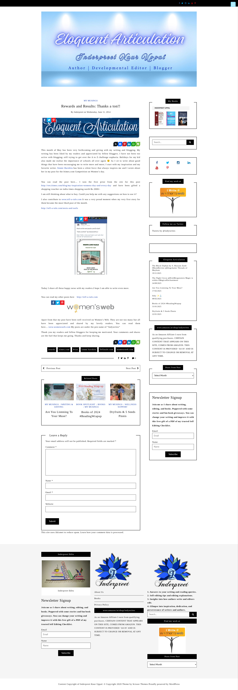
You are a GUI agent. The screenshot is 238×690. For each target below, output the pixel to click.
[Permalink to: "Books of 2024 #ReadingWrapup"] (90, 392)
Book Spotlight (85, 404)
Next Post (131, 368)
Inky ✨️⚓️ (157, 296)
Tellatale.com (106, 349)
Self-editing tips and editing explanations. (171, 595)
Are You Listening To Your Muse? (167, 288)
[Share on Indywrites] (124, 144)
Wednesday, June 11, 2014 (99, 112)
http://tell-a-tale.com (87, 297)
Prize (75, 349)
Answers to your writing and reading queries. (173, 592)
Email (49, 492)
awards (51, 349)
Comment (51, 447)
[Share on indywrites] (115, 144)
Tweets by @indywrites (163, 231)
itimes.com (64, 349)
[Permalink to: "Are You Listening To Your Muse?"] (59, 392)
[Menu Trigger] (233, 4)
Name (49, 481)
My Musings (91, 101)
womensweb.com (125, 349)
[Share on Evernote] (138, 144)
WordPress (174, 684)
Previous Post (53, 368)
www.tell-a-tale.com (72, 199)
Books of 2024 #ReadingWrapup (166, 303)
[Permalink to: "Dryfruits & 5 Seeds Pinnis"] (122, 392)
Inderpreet (78, 112)
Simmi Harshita (65, 168)
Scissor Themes (140, 684)
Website (49, 504)
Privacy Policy (101, 605)
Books (101, 404)
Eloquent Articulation (174, 259)
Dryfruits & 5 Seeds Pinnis (164, 311)
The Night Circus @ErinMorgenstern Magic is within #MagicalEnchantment (172, 279)
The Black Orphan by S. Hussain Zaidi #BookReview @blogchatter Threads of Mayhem (169, 268)
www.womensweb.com (59, 327)
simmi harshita (89, 349)
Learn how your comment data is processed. (102, 532)
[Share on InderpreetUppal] (120, 144)
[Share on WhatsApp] (133, 144)
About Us (99, 592)
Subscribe (173, 454)
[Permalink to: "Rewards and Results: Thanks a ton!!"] (90, 127)
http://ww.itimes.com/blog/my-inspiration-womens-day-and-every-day (77, 185)
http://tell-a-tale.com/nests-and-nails (60, 208)
